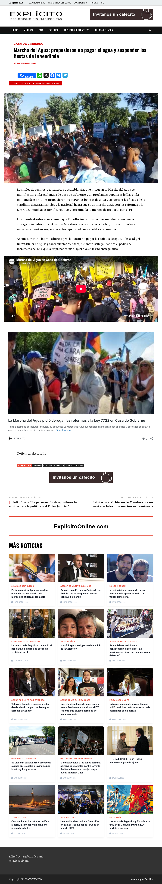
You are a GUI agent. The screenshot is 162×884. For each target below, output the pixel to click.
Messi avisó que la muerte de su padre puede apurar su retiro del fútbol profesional (127, 593)
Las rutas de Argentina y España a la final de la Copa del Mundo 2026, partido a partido (129, 824)
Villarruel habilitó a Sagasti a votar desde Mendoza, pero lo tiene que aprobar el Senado (30, 707)
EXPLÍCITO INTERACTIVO (76, 30)
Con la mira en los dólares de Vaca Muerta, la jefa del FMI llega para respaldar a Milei (30, 824)
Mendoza (59, 465)
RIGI (102, 3)
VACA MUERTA (80, 3)
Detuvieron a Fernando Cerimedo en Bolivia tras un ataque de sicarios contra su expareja (80, 593)
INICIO (15, 30)
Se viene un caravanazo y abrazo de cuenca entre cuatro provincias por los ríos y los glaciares (31, 766)
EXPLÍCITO (35, 879)
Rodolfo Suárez (74, 465)
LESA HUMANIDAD (37, 3)
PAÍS (41, 30)
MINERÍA (94, 3)
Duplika (148, 879)
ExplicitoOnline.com (81, 526)
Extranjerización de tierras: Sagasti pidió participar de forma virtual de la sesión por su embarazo (129, 707)
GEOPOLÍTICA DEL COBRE (59, 3)
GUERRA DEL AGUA (104, 30)
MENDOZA (28, 30)
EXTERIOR (54, 30)
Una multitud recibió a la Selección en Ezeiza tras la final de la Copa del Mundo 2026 (80, 824)
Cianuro (37, 465)
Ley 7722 (47, 465)
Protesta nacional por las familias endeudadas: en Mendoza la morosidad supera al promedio (29, 593)
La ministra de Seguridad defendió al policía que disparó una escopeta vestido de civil (31, 648)
